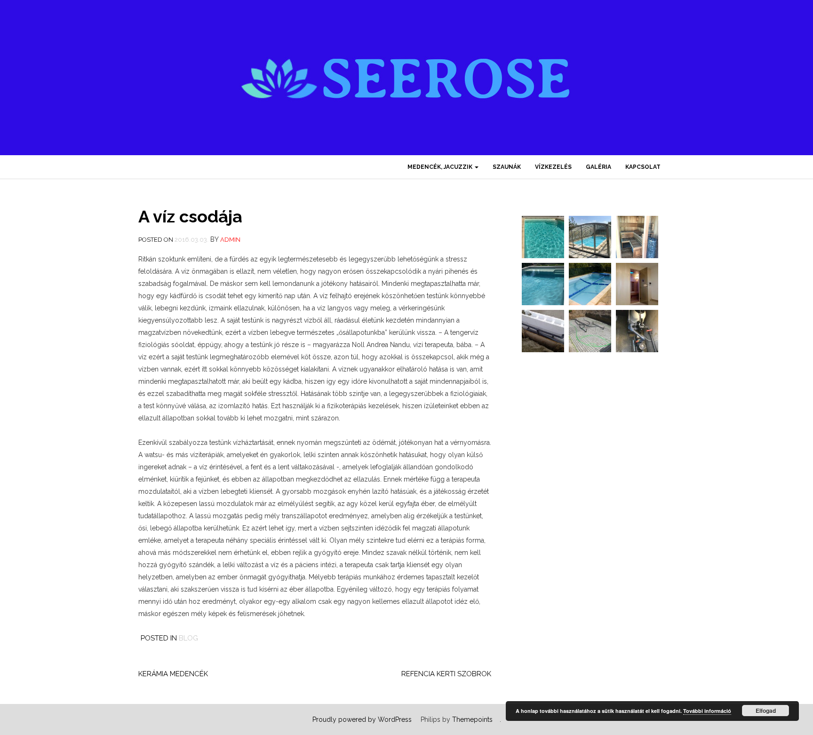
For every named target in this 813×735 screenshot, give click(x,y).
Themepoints (472, 719)
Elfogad (766, 710)
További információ (707, 710)
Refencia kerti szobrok (446, 674)
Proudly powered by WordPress (362, 719)
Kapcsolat (643, 167)
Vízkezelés (553, 167)
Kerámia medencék (173, 674)
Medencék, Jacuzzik (440, 167)
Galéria (598, 167)
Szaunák (507, 167)
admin (230, 239)
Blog (188, 638)
